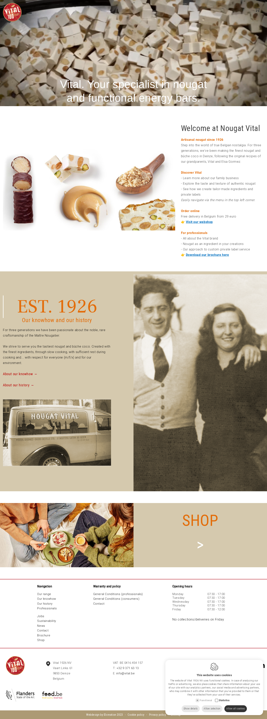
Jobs (40, 616)
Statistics (224, 700)
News (41, 626)
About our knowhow (18, 374)
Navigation (44, 586)
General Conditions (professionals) (118, 594)
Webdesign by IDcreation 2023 (104, 714)
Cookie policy (136, 714)
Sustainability (46, 621)
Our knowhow (46, 599)
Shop (41, 640)
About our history (16, 385)
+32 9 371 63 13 (127, 668)
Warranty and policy (107, 586)
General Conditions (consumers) (116, 599)
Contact (42, 630)
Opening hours (182, 586)
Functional (206, 700)
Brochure (43, 635)
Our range (44, 594)
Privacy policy (157, 714)
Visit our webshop (199, 222)
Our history (45, 603)
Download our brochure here (207, 255)
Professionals (47, 608)
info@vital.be (125, 673)
